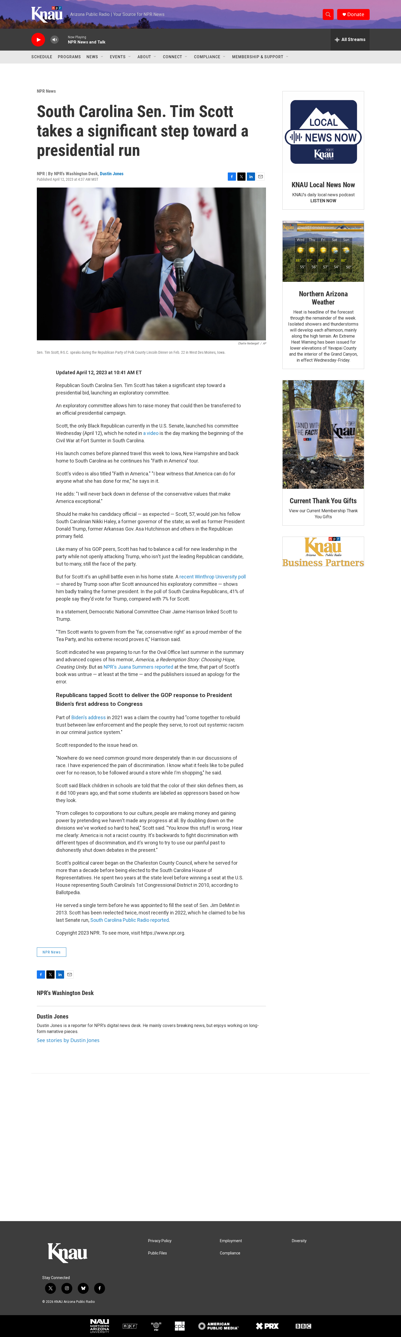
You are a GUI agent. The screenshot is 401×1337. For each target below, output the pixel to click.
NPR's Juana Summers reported (138, 667)
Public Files (157, 1253)
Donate (355, 14)
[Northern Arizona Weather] (323, 251)
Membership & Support (257, 57)
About (144, 57)
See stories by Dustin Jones (68, 1040)
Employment (231, 1241)
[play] (38, 40)
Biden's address (88, 717)
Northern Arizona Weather (323, 298)
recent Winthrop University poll (212, 577)
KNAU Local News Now (323, 185)
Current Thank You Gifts (323, 501)
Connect (172, 57)
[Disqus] (200, 1147)
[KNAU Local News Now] (323, 132)
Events (118, 57)
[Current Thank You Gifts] (323, 434)
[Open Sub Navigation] (102, 57)
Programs (69, 57)
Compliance (207, 57)
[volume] (54, 40)
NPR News (46, 91)
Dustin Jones (112, 173)
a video (150, 433)
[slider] (63, 39)
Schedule (41, 57)
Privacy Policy (160, 1241)
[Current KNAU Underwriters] (323, 551)
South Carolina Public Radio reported (129, 920)
